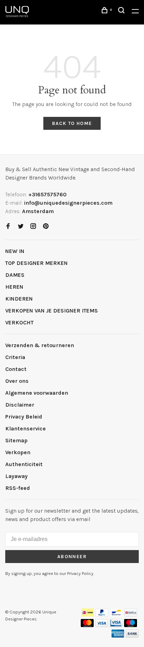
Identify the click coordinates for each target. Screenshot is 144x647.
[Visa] (101, 625)
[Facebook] (8, 226)
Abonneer (72, 557)
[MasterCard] (87, 625)
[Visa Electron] (116, 625)
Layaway (16, 476)
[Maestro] (130, 625)
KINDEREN (19, 298)
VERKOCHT (19, 322)
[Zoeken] (122, 11)
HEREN (14, 286)
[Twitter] (20, 226)
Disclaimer (19, 404)
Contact (16, 369)
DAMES (14, 275)
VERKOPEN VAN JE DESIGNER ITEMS (51, 310)
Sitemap (16, 440)
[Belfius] (130, 614)
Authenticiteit (24, 464)
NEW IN (14, 251)
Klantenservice (25, 428)
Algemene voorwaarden (36, 392)
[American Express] (117, 635)
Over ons (17, 381)
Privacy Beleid (23, 416)
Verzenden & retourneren (39, 345)
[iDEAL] (87, 614)
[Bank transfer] (132, 635)
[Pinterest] (46, 226)
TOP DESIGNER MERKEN (36, 263)
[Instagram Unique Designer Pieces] (33, 226)
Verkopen (17, 452)
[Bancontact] (116, 614)
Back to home (72, 123)
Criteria (15, 357)
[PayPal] (101, 614)
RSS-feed (17, 488)
